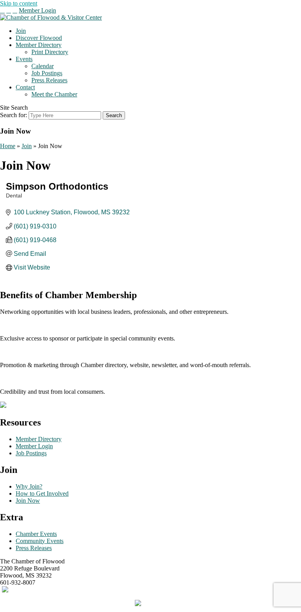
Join (21, 30)
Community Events (39, 541)
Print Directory (49, 52)
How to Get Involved (42, 493)
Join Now (28, 500)
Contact (25, 87)
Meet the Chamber (54, 94)
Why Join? (29, 486)
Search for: (13, 115)
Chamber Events (36, 534)
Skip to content (18, 3)
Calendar (42, 66)
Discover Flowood (39, 37)
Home (7, 146)
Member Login (37, 10)
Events (24, 59)
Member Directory (39, 45)
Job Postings (46, 73)
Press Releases (49, 80)
